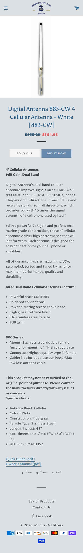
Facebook (43, 516)
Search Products (41, 501)
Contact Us (42, 507)
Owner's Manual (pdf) (23, 464)
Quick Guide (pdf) (20, 459)
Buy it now (56, 153)
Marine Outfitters (48, 525)
